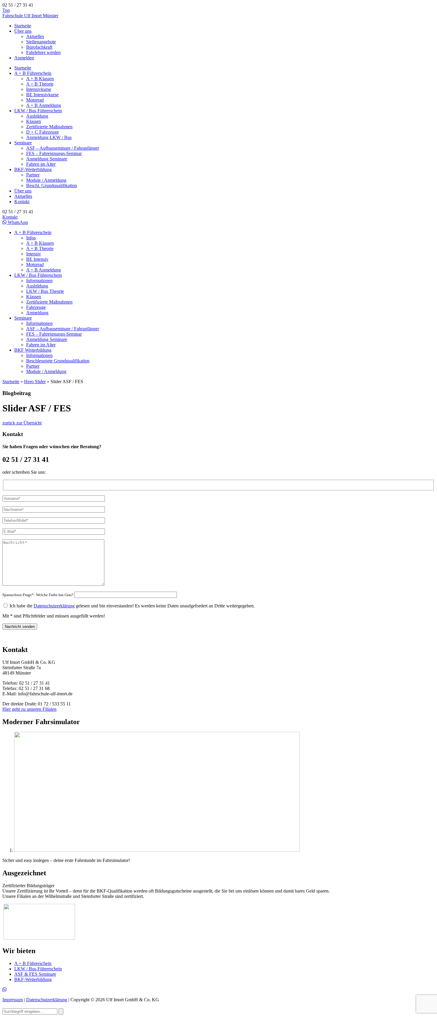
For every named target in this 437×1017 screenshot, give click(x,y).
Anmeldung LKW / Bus (49, 137)
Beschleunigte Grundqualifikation (57, 360)
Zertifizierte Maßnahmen (49, 126)
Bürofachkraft (39, 47)
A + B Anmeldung (43, 105)
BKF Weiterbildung (32, 350)
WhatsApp (17, 222)
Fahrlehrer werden (43, 52)
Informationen (39, 280)
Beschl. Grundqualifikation (51, 185)
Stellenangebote (41, 41)
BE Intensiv (37, 259)
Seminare (23, 142)
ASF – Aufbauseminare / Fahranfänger (62, 148)
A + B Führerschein (32, 73)
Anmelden (24, 57)
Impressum (12, 999)
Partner (33, 174)
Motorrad (35, 99)
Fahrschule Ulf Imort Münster (30, 15)
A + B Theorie (40, 83)
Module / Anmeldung (46, 180)
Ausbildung (37, 116)
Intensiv (33, 253)
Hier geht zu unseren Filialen (29, 709)
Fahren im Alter (41, 164)
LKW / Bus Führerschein (38, 110)
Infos (31, 237)
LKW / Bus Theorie (45, 291)
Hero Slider (35, 381)
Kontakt (21, 201)
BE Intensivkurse (42, 94)
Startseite (22, 25)
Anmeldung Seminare (46, 158)
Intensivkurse (38, 89)
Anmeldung (37, 312)
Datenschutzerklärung (54, 605)
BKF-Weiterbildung (33, 169)
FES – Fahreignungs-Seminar (54, 153)
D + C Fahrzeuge (42, 132)
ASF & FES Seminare (35, 974)
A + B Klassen (40, 78)
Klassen (33, 121)
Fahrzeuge (36, 307)
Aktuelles (35, 36)
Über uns (23, 31)
